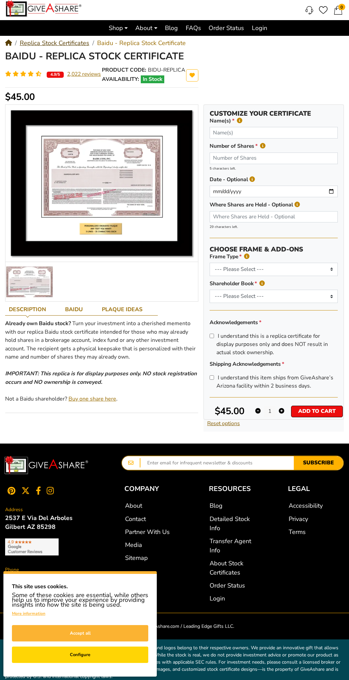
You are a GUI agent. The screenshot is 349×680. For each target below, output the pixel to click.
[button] (118, 27)
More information (28, 613)
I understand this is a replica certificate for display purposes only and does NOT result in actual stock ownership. (272, 344)
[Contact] (309, 10)
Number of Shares (232, 146)
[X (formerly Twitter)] (25, 491)
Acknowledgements (234, 322)
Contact (135, 519)
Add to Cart (317, 411)
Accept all (80, 633)
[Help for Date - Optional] (252, 180)
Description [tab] (27, 309)
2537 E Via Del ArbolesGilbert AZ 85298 (39, 522)
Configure (80, 655)
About (133, 506)
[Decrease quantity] (258, 411)
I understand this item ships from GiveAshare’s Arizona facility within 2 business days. (274, 382)
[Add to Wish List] (192, 75)
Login (217, 598)
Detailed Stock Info (230, 523)
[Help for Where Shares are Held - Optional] (297, 205)
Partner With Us (147, 532)
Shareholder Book (232, 283)
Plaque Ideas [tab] (122, 309)
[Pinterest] (9, 491)
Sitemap (136, 558)
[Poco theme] (46, 465)
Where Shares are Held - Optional (251, 204)
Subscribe (318, 462)
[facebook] (38, 491)
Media (133, 545)
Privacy (298, 519)
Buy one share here (92, 399)
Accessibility (306, 506)
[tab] (33, 310)
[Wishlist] (323, 10)
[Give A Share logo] (43, 9)
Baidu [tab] (74, 309)
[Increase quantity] (281, 411)
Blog (216, 506)
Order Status (227, 585)
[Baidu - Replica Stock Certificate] (29, 281)
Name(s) (220, 121)
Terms (297, 532)
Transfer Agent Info (230, 545)
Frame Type (224, 256)
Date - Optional (229, 179)
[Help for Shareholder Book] (262, 284)
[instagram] (52, 491)
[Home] (8, 43)
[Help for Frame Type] (246, 257)
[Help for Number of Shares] (262, 146)
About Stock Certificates (226, 568)
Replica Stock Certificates (54, 43)
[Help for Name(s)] (239, 121)
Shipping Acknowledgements (245, 364)
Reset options (223, 423)
